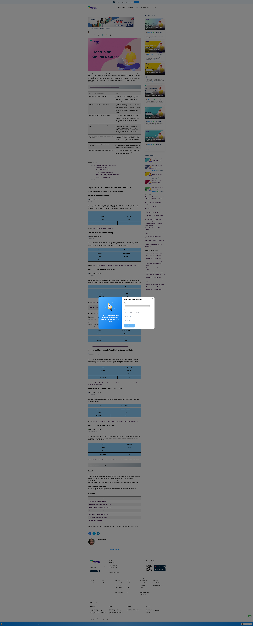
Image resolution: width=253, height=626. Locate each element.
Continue (129, 325)
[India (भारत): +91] (125, 312)
